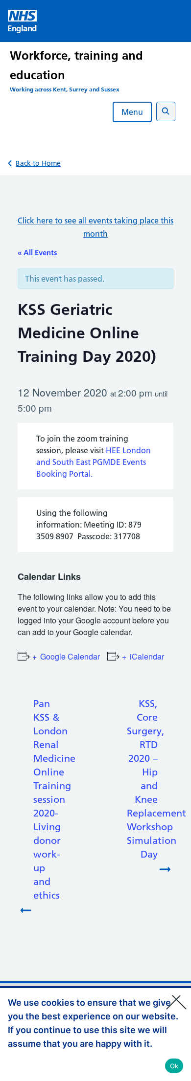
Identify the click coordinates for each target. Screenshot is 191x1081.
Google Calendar (70, 656)
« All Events (37, 252)
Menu (132, 112)
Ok (174, 1066)
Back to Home (38, 163)
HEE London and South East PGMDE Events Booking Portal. (93, 462)
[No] (179, 996)
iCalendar (147, 656)
